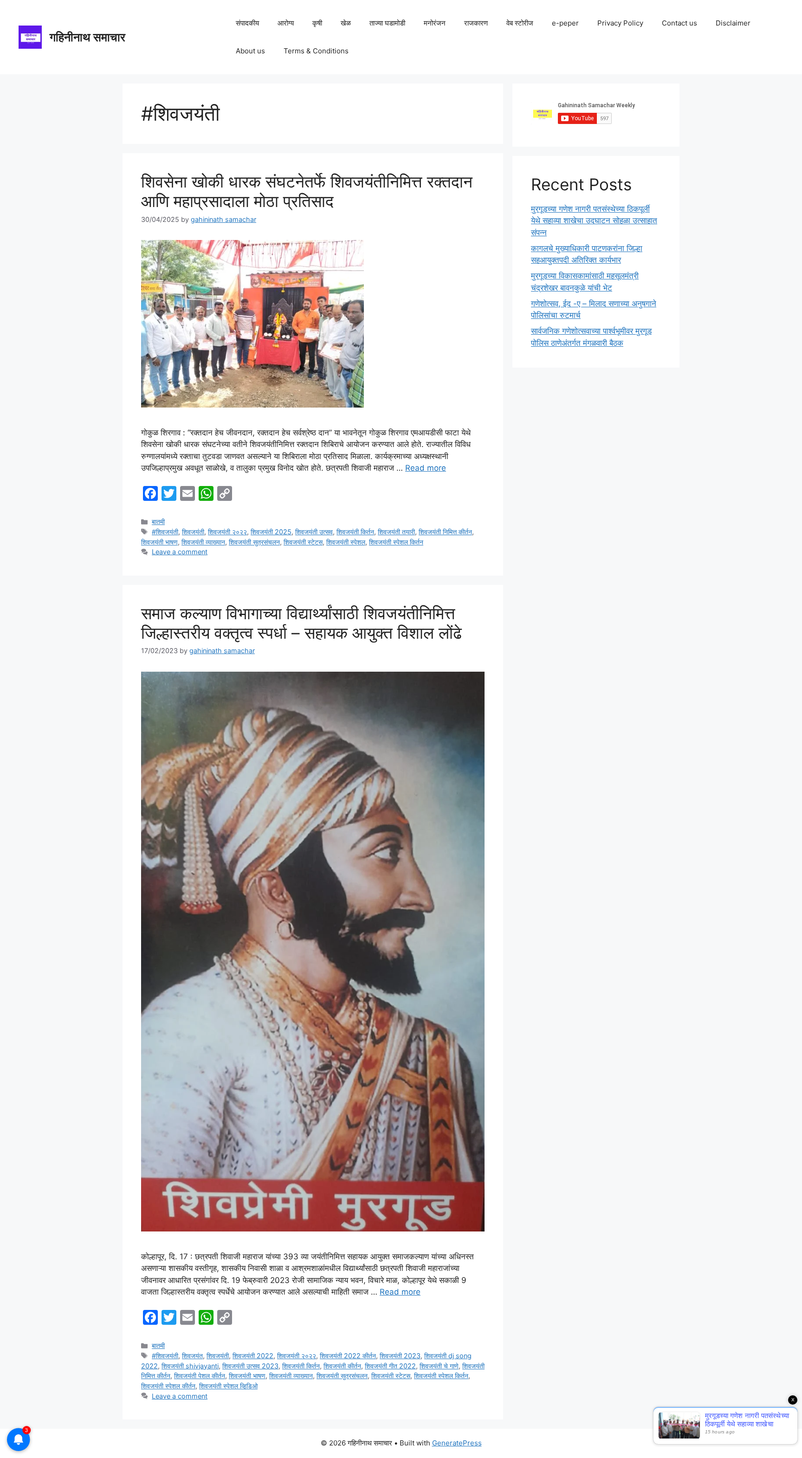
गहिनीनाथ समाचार (87, 37)
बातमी (158, 521)
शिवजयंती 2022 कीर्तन (348, 1356)
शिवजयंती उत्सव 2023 (250, 1366)
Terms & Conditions (316, 50)
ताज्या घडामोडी (387, 23)
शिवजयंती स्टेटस (303, 542)
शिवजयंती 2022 (253, 1356)
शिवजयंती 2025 (271, 532)
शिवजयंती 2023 (400, 1356)
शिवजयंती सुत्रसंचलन (254, 542)
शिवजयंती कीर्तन (342, 1366)
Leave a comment (179, 552)
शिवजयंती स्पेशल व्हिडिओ (228, 1386)
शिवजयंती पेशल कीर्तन (199, 1376)
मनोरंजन (435, 23)
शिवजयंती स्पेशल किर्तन (396, 542)
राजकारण (476, 23)
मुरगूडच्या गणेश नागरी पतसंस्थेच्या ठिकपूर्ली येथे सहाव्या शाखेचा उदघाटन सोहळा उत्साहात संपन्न (594, 220)
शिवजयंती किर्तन (355, 532)
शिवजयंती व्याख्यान (203, 542)
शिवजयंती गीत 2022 (390, 1366)
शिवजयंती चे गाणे (439, 1366)
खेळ (346, 23)
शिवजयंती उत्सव (314, 532)
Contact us (679, 23)
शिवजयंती (193, 532)
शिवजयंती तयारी (396, 532)
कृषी (317, 23)
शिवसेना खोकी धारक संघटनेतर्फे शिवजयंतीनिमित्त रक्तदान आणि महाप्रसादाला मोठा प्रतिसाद (306, 191)
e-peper (565, 23)
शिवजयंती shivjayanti (190, 1366)
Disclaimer (733, 23)
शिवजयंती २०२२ (227, 532)
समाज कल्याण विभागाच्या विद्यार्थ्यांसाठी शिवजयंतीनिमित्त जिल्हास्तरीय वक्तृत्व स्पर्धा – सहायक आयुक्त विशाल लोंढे (301, 622)
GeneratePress (457, 1443)
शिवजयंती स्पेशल (345, 542)
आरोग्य (286, 23)
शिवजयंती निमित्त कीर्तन (445, 532)
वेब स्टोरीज (519, 23)
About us (250, 50)
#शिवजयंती (165, 532)
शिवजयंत (192, 1356)
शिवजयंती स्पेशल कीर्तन (168, 1386)
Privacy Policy (620, 23)
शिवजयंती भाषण (159, 542)
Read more (425, 468)
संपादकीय (247, 23)
